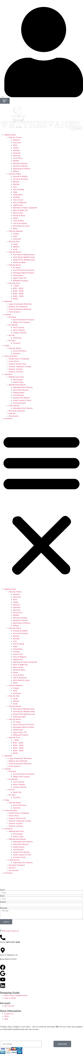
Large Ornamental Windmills (20, 304)
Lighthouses (18, 205)
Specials (12, 413)
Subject (3, 902)
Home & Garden (10, 356)
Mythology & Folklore (21, 169)
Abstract (16, 150)
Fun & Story (17, 158)
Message (3, 908)
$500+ (15, 299)
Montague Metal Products (23, 273)
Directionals (18, 379)
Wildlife (16, 161)
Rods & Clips (18, 382)
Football (16, 197)
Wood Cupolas (19, 330)
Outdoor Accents (16, 369)
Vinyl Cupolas (18, 327)
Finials (6, 346)
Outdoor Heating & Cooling (20, 366)
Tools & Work (18, 221)
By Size (12, 335)
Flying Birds (17, 195)
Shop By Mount (15, 252)
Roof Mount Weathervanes (24, 254)
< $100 (16, 286)
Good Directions (19, 351)
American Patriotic (20, 166)
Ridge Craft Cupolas (21, 322)
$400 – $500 (18, 296)
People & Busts (19, 215)
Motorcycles (18, 213)
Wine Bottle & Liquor (21, 226)
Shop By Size (14, 241)
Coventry (17, 343)
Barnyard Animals (20, 163)
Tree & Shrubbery (20, 223)
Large (15, 244)
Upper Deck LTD (19, 278)
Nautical (16, 140)
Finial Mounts (14, 405)
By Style (12, 340)
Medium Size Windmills (18, 307)
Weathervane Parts (16, 377)
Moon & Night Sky (20, 210)
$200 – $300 (18, 291)
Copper (16, 234)
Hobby (15, 148)
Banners (16, 182)
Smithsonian (18, 275)
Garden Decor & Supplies (19, 359)
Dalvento (16, 353)
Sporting (16, 155)
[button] (41, 504)
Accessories (13, 416)
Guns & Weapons (20, 202)
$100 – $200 (18, 288)
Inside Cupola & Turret (22, 400)
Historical (17, 142)
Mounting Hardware (17, 411)
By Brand (12, 317)
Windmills (8, 301)
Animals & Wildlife (20, 176)
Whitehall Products (20, 280)
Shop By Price (14, 283)
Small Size (17, 338)
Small (15, 249)
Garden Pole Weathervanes (24, 260)
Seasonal (16, 153)
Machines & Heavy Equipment (25, 208)
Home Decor (14, 361)
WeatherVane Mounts (17, 385)
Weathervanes (10, 135)
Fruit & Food (18, 200)
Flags (15, 192)
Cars (15, 187)
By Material (13, 325)
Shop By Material (16, 231)
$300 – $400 (18, 293)
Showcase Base (19, 262)
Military (16, 171)
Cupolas (7, 314)
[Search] (40, 5)
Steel (15, 236)
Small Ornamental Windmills (20, 309)
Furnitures (8, 418)
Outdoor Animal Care (17, 364)
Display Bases (18, 392)
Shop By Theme (15, 137)
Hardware (8, 374)
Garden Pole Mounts (21, 398)
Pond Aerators (14, 312)
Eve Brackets (18, 395)
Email (2, 896)
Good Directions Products (23, 270)
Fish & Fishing (18, 189)
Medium (16, 247)
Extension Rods (19, 403)
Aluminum (17, 239)
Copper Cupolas (19, 333)
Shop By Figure (15, 174)
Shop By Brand (15, 265)
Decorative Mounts (21, 390)
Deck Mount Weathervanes (24, 257)
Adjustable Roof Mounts (23, 387)
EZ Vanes (17, 267)
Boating (16, 184)
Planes (15, 218)
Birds (15, 145)
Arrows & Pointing (20, 179)
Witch (15, 228)
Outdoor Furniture (16, 372)
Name (2, 890)
